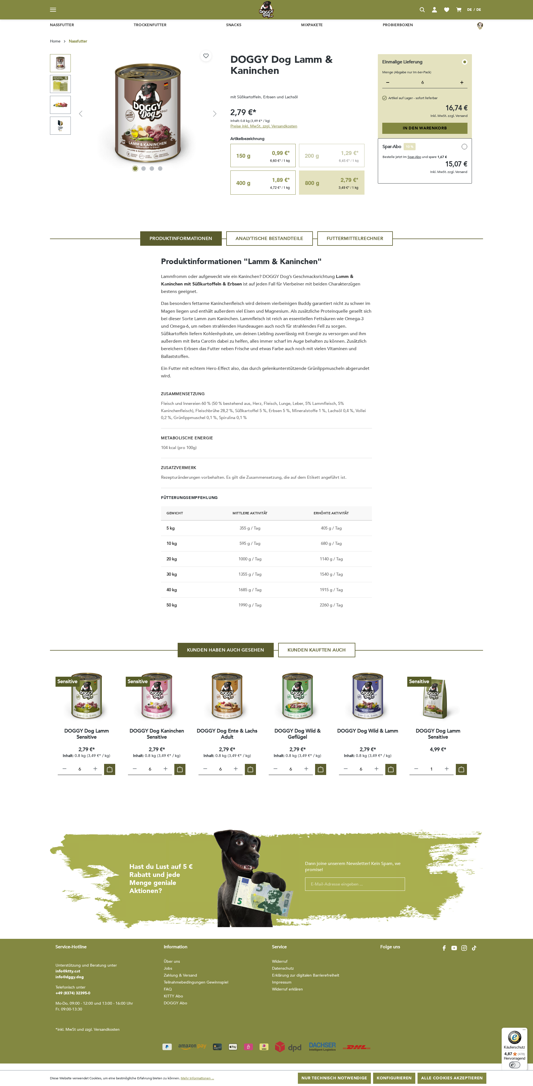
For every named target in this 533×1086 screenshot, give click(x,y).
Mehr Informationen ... (197, 1078)
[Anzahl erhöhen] (95, 769)
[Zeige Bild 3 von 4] (152, 168)
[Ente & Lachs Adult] (227, 696)
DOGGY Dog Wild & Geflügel (298, 734)
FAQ (168, 989)
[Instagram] (464, 948)
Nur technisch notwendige (334, 1078)
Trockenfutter (150, 24)
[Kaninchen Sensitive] (157, 696)
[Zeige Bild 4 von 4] (160, 168)
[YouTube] (454, 948)
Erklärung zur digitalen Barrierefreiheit (305, 975)
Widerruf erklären (287, 989)
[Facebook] (444, 948)
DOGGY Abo (175, 1003)
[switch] (514, 1065)
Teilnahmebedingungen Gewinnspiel (196, 982)
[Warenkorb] (458, 9)
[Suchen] (422, 9)
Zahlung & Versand (180, 975)
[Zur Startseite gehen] (266, 10)
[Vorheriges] (80, 114)
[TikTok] (474, 948)
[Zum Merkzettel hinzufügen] (206, 55)
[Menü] (53, 9)
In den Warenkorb (425, 128)
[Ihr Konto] (434, 9)
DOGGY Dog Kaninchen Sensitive (157, 734)
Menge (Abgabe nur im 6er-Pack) (406, 72)
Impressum (281, 982)
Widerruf (280, 961)
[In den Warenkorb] (109, 769)
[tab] (181, 238)
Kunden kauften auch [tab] (317, 650)
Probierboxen (398, 24)
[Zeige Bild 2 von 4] (143, 168)
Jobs (168, 968)
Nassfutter (62, 24)
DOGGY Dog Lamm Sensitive (86, 734)
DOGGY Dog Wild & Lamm (367, 731)
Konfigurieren (394, 1078)
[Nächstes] (215, 114)
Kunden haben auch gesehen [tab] (225, 650)
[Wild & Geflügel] (297, 696)
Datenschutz (283, 968)
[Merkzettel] (446, 9)
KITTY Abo (173, 996)
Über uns (172, 961)
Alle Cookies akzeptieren (452, 1078)
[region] (134, 114)
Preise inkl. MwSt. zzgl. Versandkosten (263, 126)
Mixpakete (312, 24)
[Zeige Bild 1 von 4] (135, 168)
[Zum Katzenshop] (480, 25)
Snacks (234, 24)
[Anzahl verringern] (64, 769)
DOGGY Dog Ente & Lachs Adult (227, 734)
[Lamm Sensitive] (86, 696)
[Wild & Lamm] (368, 696)
